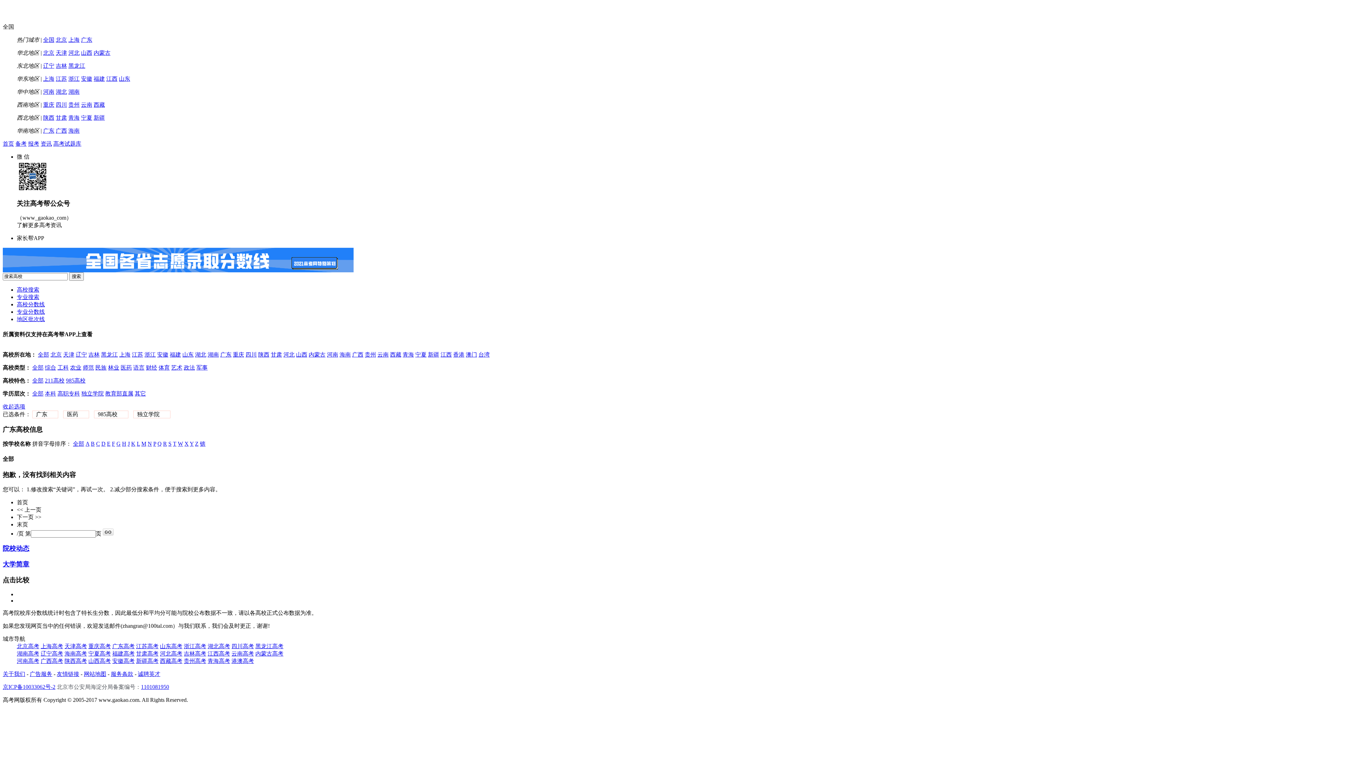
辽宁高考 (52, 654)
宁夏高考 (99, 654)
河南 (48, 92)
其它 (140, 394)
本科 (50, 394)
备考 (21, 144)
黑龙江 (76, 66)
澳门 (471, 355)
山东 (124, 79)
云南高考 (243, 654)
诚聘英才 (149, 674)
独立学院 (92, 394)
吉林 (61, 66)
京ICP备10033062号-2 (29, 687)
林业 (113, 368)
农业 (75, 368)
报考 (33, 144)
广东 (86, 40)
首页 (8, 144)
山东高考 (171, 646)
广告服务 (41, 674)
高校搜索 (28, 290)
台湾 (484, 355)
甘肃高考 (147, 654)
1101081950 (155, 687)
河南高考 (28, 661)
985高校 (76, 381)
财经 (151, 368)
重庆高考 (99, 646)
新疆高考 (147, 661)
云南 (86, 105)
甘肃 (61, 118)
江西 (112, 79)
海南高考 (76, 654)
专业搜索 (28, 297)
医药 (126, 368)
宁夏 (86, 118)
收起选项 (14, 407)
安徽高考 (123, 661)
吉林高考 (195, 654)
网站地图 (95, 674)
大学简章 (16, 564)
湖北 (61, 92)
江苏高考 (147, 646)
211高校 (55, 381)
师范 (88, 368)
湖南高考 (28, 654)
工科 (63, 368)
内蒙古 (102, 53)
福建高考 (123, 654)
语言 (139, 368)
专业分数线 (31, 312)
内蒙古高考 (269, 654)
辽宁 (48, 66)
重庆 (48, 105)
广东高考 (123, 646)
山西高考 (99, 661)
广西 (61, 131)
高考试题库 (67, 144)
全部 (43, 355)
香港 (458, 355)
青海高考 (219, 661)
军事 (202, 368)
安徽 (86, 79)
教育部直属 (119, 394)
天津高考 (76, 646)
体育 (164, 368)
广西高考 (52, 661)
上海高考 (52, 646)
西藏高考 (171, 661)
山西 (86, 53)
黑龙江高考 (269, 646)
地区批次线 (31, 319)
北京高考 (28, 646)
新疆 (99, 118)
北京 (61, 40)
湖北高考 (219, 646)
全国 (48, 40)
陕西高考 (76, 661)
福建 (99, 79)
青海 (74, 118)
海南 (74, 131)
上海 (74, 40)
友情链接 (68, 674)
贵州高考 (195, 661)
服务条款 (122, 674)
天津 (61, 53)
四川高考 (243, 646)
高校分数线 (31, 304)
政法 (189, 368)
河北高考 (171, 654)
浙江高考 (195, 646)
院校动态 (16, 548)
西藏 (99, 105)
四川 (61, 105)
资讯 (46, 144)
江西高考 (219, 654)
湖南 (74, 92)
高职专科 (69, 394)
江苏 (61, 79)
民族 (101, 368)
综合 (50, 368)
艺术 (176, 368)
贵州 (74, 105)
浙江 (74, 79)
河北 (74, 53)
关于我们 (14, 674)
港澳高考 (243, 661)
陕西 (48, 118)
